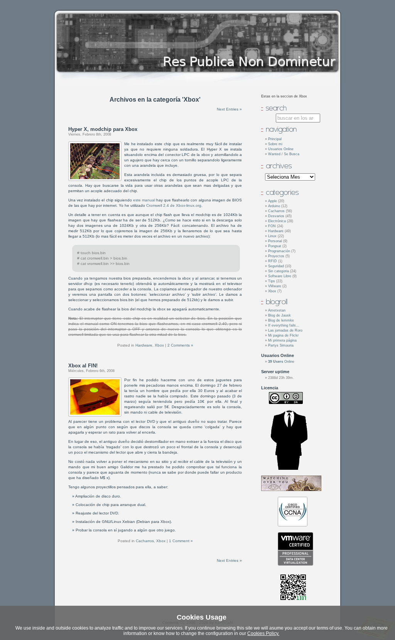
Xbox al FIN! (83, 366)
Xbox (159, 345)
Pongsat (274, 246)
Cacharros (145, 541)
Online (281, 362)
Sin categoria (278, 271)
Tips (271, 281)
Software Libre (279, 276)
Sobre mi (275, 144)
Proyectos (276, 256)
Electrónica (277, 221)
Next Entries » (229, 109)
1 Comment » (181, 541)
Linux (272, 236)
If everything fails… (283, 325)
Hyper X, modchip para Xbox (102, 129)
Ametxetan (276, 310)
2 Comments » (180, 345)
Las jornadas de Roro (285, 330)
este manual (144, 200)
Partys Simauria (281, 345)
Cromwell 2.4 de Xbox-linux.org (173, 205)
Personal (275, 241)
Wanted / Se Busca (283, 154)
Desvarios (276, 216)
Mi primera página (282, 340)
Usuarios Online (281, 149)
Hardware (143, 345)
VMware (274, 286)
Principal (275, 139)
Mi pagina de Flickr (283, 335)
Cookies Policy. (263, 633)
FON (272, 226)
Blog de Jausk (279, 315)
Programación (279, 251)
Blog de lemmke (281, 320)
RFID (272, 261)
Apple (272, 201)
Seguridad (276, 266)
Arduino (274, 206)
